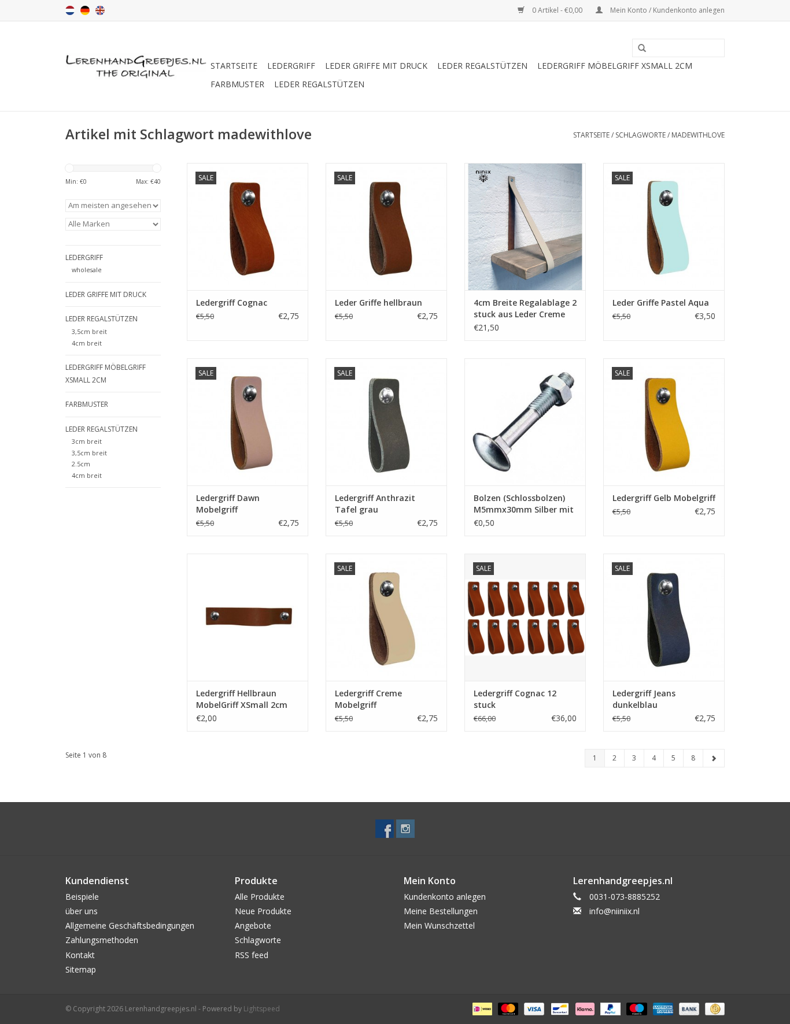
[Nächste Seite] (713, 758)
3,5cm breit (89, 331)
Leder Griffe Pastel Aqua (660, 302)
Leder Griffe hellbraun (378, 302)
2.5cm (81, 463)
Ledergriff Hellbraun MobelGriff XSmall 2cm (241, 699)
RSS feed (251, 954)
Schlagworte (640, 135)
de (85, 10)
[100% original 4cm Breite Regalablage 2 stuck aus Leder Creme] (525, 226)
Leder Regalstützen (482, 65)
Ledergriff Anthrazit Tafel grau (375, 503)
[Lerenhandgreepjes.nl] (136, 66)
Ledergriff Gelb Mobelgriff (663, 497)
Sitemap (80, 969)
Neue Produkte (263, 911)
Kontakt (80, 954)
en (100, 10)
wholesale (87, 269)
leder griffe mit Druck (376, 65)
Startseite (234, 65)
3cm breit (87, 441)
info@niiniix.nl (614, 911)
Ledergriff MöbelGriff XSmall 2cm (614, 65)
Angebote (253, 925)
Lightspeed (261, 1009)
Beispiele (82, 896)
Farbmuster (237, 84)
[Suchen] (638, 48)
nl (70, 10)
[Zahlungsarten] (481, 1008)
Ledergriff (291, 65)
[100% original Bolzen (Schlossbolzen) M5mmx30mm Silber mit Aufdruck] (525, 421)
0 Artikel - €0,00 (557, 10)
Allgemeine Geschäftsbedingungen (129, 925)
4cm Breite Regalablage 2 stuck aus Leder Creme (525, 308)
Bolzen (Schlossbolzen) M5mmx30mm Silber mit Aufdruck (524, 503)
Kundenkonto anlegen (445, 896)
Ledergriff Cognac (231, 302)
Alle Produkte (260, 896)
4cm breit (87, 343)
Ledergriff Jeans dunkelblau (643, 699)
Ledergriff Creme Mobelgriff (368, 699)
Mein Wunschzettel (439, 925)
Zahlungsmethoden (101, 939)
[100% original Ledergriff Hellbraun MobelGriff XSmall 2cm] (247, 617)
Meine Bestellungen (441, 911)
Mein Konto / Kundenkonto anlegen (666, 10)
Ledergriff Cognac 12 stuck (515, 699)
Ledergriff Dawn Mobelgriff (228, 503)
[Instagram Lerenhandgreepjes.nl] (405, 828)
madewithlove (698, 135)
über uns (81, 911)
